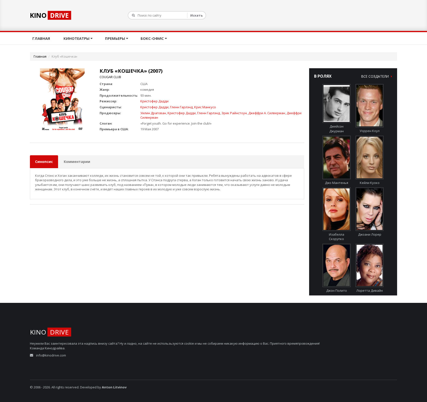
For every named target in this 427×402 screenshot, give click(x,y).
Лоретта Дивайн (369, 290)
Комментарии (77, 161)
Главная (41, 38)
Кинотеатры (77, 38)
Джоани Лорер (369, 234)
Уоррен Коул (370, 131)
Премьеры (115, 38)
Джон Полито (336, 290)
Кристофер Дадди (154, 101)
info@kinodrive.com (51, 355)
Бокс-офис (153, 38)
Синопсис (44, 161)
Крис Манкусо (205, 107)
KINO (49, 15)
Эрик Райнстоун (234, 113)
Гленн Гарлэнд (181, 107)
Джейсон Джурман (336, 128)
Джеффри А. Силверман (266, 113)
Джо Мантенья (336, 182)
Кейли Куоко (370, 182)
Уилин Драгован (153, 113)
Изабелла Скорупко (336, 236)
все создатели (375, 76)
